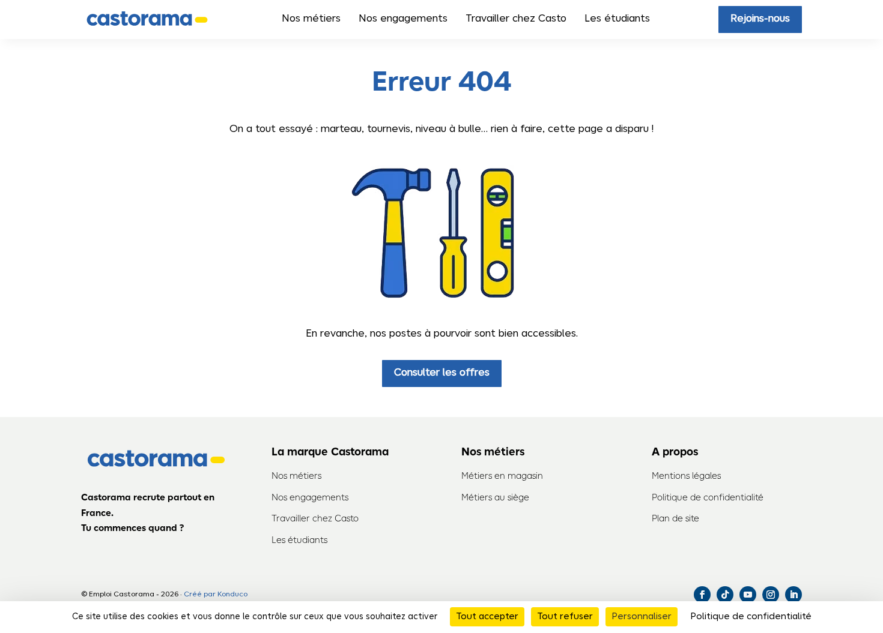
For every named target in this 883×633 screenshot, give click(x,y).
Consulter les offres (442, 373)
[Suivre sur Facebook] (702, 594)
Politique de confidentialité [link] (751, 617)
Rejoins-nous (760, 19)
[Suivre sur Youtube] (747, 594)
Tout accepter (487, 617)
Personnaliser (641, 617)
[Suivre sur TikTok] (725, 594)
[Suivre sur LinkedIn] (793, 594)
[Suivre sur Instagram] (770, 594)
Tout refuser (565, 617)
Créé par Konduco (215, 594)
